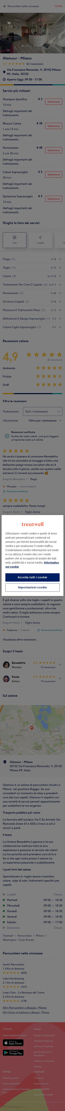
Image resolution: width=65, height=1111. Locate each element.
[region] (32, 555)
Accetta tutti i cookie (32, 577)
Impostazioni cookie (32, 587)
